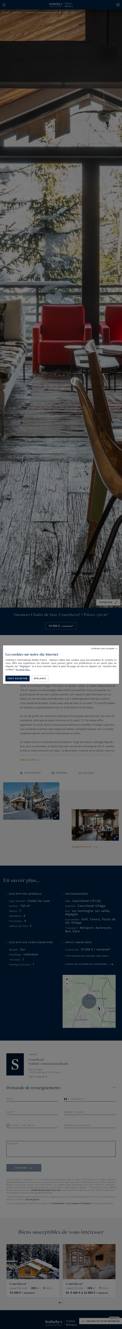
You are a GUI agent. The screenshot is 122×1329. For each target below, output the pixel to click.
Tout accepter (17, 678)
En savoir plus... (23, 669)
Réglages (40, 678)
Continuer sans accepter (103, 648)
